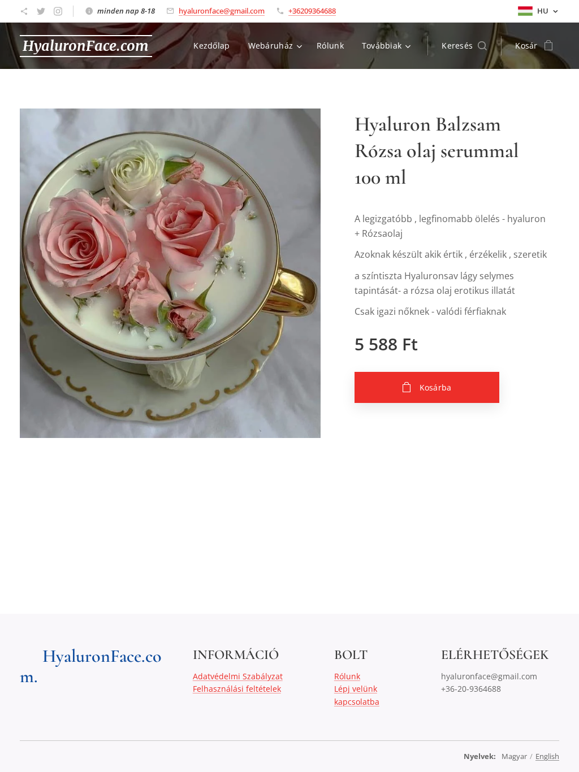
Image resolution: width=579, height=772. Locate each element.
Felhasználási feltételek (237, 688)
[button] (464, 46)
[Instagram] (58, 11)
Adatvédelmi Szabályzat (238, 676)
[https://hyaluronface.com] (24, 11)
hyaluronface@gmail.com (222, 11)
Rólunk (347, 676)
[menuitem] (215, 46)
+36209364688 (312, 11)
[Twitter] (41, 11)
